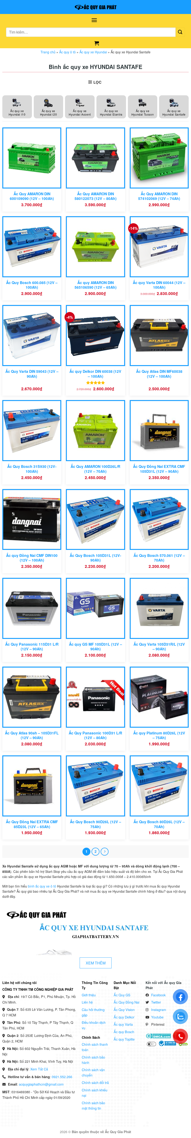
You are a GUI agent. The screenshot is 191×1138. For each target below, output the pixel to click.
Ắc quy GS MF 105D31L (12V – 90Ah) (95, 646)
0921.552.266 (62, 1076)
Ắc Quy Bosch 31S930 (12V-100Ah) (31, 469)
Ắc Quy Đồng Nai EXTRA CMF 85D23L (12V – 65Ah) (32, 824)
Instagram (158, 1009)
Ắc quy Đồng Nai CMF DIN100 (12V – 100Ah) (32, 558)
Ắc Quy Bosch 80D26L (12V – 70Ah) (159, 824)
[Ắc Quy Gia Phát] (95, 7)
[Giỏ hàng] (96, 43)
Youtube (157, 1017)
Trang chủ (48, 52)
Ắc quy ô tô (67, 52)
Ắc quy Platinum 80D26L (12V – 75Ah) (159, 735)
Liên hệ (87, 1002)
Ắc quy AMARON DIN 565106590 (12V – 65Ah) (95, 285)
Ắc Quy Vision (124, 1009)
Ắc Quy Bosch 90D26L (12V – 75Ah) (95, 824)
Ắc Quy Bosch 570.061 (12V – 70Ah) (159, 558)
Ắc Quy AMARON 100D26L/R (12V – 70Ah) (95, 469)
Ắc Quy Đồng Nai (126, 1002)
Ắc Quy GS (122, 994)
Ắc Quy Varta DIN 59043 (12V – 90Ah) (31, 374)
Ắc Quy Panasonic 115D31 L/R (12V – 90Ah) (31, 646)
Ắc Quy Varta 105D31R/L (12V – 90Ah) (159, 646)
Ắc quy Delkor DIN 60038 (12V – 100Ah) (95, 374)
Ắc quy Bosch (124, 1031)
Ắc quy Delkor (124, 1017)
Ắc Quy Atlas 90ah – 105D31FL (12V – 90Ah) (32, 735)
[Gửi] (180, 32)
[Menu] (94, 20)
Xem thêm (96, 963)
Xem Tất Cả (39, 1068)
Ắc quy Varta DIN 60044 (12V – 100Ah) (159, 285)
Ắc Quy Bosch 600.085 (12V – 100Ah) (32, 285)
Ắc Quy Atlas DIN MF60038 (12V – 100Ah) (159, 374)
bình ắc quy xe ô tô (42, 886)
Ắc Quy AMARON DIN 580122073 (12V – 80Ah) (95, 196)
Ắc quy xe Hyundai (93, 52)
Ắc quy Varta (123, 1024)
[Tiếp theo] (105, 852)
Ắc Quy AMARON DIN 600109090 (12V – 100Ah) (32, 196)
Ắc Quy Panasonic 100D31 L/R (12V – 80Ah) (95, 735)
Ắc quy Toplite (124, 1039)
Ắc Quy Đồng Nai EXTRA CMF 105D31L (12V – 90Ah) (159, 469)
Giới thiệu (89, 994)
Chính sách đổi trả (95, 1082)
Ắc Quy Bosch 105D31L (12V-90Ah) (95, 558)
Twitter (156, 1002)
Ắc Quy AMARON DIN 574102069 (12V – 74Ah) (159, 196)
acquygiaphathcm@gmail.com (41, 1084)
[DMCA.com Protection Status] (158, 1035)
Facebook (158, 994)
